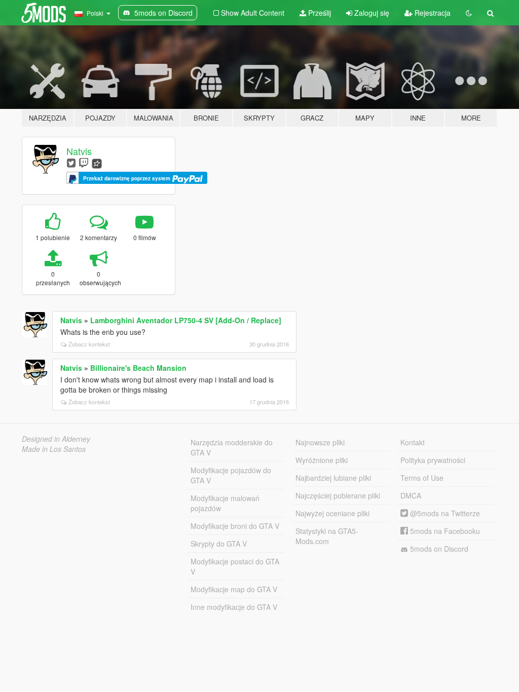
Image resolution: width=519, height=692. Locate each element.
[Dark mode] (468, 12)
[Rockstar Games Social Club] (96, 162)
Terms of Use (421, 478)
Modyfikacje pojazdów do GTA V (231, 475)
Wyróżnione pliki (321, 460)
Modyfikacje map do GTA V (234, 589)
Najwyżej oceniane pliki (332, 513)
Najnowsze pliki (320, 442)
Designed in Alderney (56, 439)
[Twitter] (71, 162)
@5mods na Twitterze (444, 513)
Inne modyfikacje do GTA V (234, 607)
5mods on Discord (438, 549)
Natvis (79, 151)
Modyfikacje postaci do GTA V (235, 566)
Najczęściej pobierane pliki (337, 495)
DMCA (410, 495)
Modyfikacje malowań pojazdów (225, 503)
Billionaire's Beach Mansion (138, 368)
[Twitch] (83, 162)
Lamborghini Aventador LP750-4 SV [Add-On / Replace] (185, 320)
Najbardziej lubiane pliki (333, 478)
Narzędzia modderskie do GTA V (232, 447)
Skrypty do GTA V (219, 544)
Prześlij (318, 13)
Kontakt (412, 442)
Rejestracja (432, 13)
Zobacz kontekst (89, 344)
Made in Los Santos (54, 449)
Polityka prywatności (432, 460)
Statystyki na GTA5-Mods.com (326, 536)
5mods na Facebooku (444, 531)
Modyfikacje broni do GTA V (235, 526)
